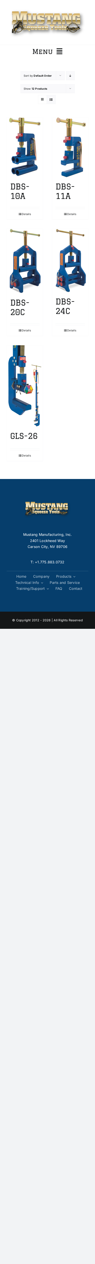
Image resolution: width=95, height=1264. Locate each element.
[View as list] (51, 99)
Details (26, 214)
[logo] (47, 8)
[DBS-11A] (70, 147)
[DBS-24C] (70, 260)
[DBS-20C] (25, 261)
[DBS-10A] (25, 147)
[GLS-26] (25, 386)
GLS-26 (24, 435)
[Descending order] (70, 75)
